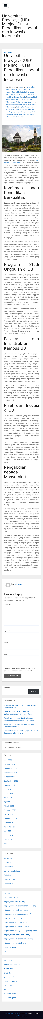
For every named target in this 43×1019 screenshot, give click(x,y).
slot (5, 989)
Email (6, 643)
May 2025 (8, 798)
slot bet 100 (9, 977)
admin (20, 87)
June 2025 (8, 793)
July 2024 (8, 831)
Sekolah (7, 875)
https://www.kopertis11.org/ (15, 943)
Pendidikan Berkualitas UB (15, 97)
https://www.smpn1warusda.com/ (17, 922)
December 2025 (10, 768)
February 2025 (10, 810)
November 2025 (10, 773)
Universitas (8, 52)
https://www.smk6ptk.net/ (14, 902)
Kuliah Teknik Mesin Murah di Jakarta (20, 94)
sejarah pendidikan (12, 871)
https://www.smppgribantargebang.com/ (20, 931)
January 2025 (9, 814)
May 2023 (8, 844)
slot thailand (9, 960)
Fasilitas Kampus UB (24, 89)
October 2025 (9, 777)
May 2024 (8, 839)
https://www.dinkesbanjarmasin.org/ (18, 939)
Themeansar (22, 1016)
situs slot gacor (10, 998)
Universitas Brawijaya (14, 104)
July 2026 (8, 760)
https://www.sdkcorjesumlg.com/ (17, 914)
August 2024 (9, 827)
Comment (8, 604)
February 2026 (10, 764)
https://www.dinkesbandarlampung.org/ (20, 906)
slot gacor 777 (10, 985)
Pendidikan (8, 867)
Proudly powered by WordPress (15, 1014)
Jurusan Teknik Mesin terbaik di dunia (20, 92)
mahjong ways (10, 947)
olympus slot (9, 969)
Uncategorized (10, 879)
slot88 (6, 951)
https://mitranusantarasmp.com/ (17, 935)
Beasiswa (8, 858)
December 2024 (10, 819)
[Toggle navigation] (5, 6)
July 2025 (8, 789)
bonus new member (12, 965)
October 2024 (10, 823)
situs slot (7, 973)
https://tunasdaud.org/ (13, 918)
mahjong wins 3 (10, 981)
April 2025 (8, 802)
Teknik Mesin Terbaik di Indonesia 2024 (20, 102)
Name (7, 631)
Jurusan (7, 863)
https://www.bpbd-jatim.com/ (16, 910)
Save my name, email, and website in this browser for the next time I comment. (19, 669)
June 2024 (8, 835)
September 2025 (11, 781)
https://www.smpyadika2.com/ (16, 927)
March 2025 (9, 806)
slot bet (7, 894)
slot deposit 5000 (11, 898)
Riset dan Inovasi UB (24, 99)
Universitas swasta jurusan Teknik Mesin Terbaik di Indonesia (20, 111)
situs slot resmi (10, 993)
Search (7, 688)
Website (7, 654)
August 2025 (9, 785)
